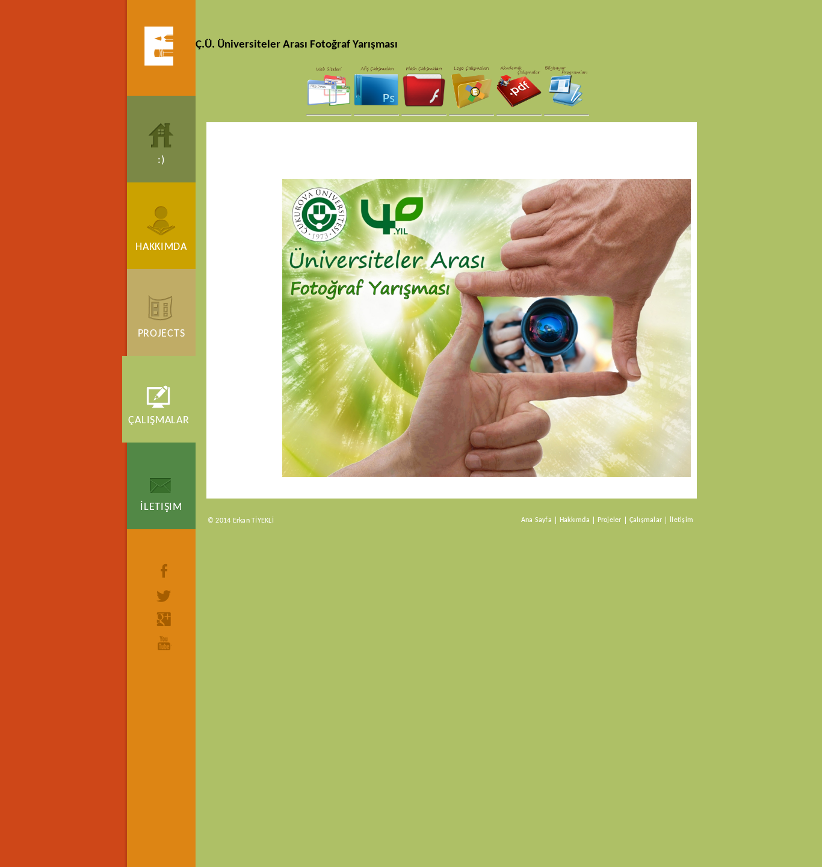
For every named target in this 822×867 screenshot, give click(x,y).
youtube (164, 643)
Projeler (610, 520)
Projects (161, 334)
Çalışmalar (158, 420)
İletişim (161, 507)
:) (161, 160)
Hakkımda (161, 247)
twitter (164, 596)
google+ (164, 619)
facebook (164, 571)
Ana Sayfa (536, 520)
